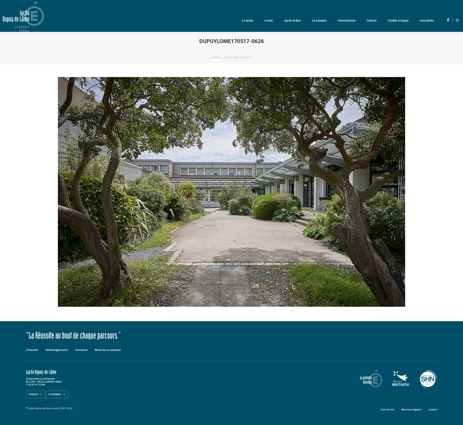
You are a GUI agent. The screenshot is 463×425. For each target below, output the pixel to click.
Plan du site (387, 409)
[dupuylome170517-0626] (231, 192)
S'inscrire (32, 350)
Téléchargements (56, 350)
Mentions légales (411, 409)
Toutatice (81, 350)
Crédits (433, 409)
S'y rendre (54, 394)
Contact (33, 394)
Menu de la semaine (108, 350)
